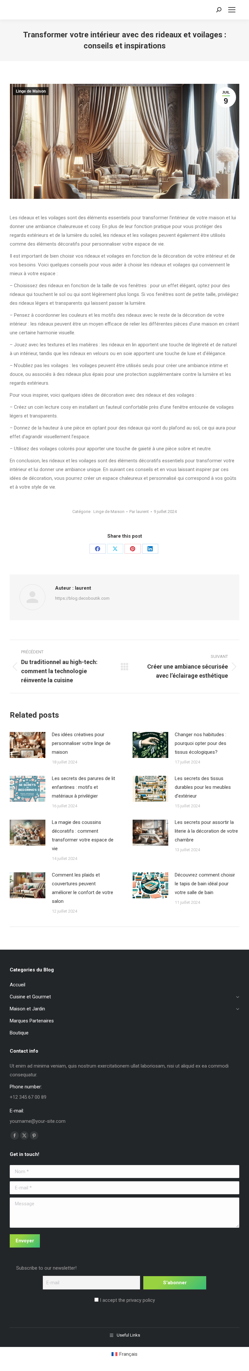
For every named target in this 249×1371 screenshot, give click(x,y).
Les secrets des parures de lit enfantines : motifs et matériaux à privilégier (83, 787)
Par (139, 511)
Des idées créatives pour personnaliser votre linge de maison (81, 743)
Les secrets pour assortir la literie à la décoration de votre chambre (206, 831)
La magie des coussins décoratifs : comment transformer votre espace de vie (82, 835)
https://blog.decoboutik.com (82, 598)
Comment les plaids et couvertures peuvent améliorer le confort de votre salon (82, 888)
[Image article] (27, 745)
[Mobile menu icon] (232, 10)
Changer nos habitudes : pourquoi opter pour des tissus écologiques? (200, 743)
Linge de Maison (31, 91)
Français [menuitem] (128, 1354)
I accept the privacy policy (127, 1300)
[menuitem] (124, 1354)
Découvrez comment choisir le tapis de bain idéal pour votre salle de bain (205, 883)
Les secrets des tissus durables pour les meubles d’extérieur (203, 787)
